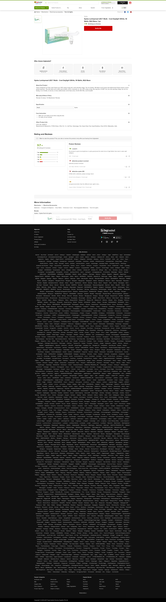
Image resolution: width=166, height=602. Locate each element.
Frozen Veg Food (39, 588)
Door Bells (59, 208)
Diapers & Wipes (54, 588)
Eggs (68, 584)
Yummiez (85, 584)
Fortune (118, 586)
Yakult (117, 584)
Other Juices (53, 586)
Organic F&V (37, 584)
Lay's (117, 588)
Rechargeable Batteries (81, 208)
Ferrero (101, 588)
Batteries (37, 208)
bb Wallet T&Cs (71, 239)
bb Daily (36, 247)
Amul (84, 579)
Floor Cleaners (38, 586)
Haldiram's (86, 588)
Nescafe (101, 579)
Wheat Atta (53, 579)
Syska (85, 16)
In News (36, 234)
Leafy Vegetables (71, 586)
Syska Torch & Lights (45, 213)
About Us (36, 232)
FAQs (68, 232)
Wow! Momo (102, 586)
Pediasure (118, 582)
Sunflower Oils (38, 579)
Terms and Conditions (40, 244)
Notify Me (98, 28)
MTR (117, 579)
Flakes (68, 582)
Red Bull (85, 582)
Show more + (83, 593)
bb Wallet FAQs (71, 237)
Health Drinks (54, 582)
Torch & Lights (94, 208)
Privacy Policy (38, 239)
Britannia (85, 586)
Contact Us (70, 234)
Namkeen (53, 584)
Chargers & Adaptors (48, 208)
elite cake (101, 582)
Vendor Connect (71, 242)
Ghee (68, 579)
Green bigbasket (38, 237)
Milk (35, 582)
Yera (100, 584)
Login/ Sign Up (122, 3)
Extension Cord (68, 208)
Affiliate (36, 242)
